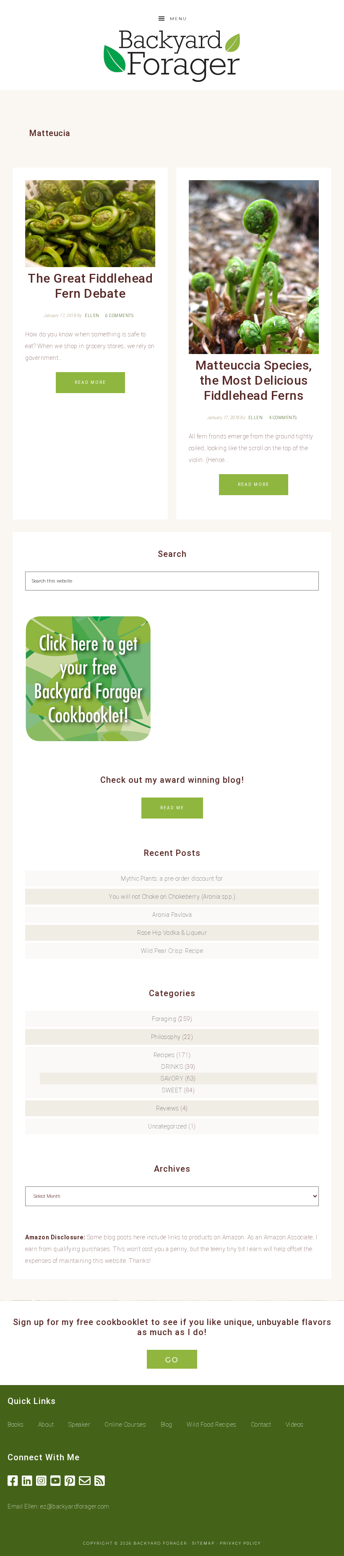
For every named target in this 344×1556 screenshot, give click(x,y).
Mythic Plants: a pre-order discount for (172, 878)
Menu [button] (178, 18)
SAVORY (172, 1078)
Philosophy (166, 1037)
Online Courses (125, 1424)
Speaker (79, 1424)
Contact (261, 1424)
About (46, 1424)
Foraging (164, 1018)
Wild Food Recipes (212, 1424)
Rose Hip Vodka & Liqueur (172, 932)
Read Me (172, 808)
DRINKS (172, 1066)
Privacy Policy (240, 1543)
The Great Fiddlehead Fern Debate (90, 286)
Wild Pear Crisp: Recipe (172, 950)
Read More (90, 382)
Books (16, 1424)
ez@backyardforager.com (74, 1506)
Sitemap (203, 1543)
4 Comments (283, 417)
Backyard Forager (172, 55)
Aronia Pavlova (172, 914)
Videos (295, 1424)
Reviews (167, 1108)
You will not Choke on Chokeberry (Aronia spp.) (172, 896)
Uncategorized (167, 1126)
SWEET (172, 1090)
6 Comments (119, 315)
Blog (166, 1424)
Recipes (164, 1055)
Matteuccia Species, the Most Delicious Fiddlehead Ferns (253, 380)
